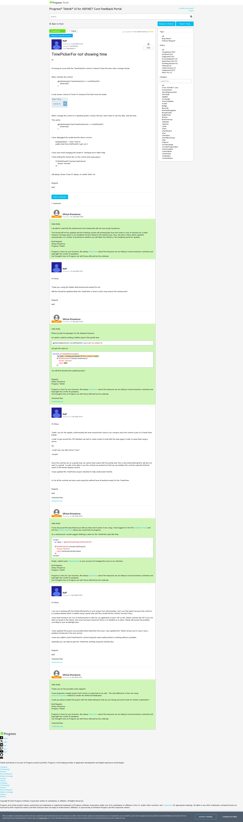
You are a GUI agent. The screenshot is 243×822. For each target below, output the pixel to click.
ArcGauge (166, 99)
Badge (164, 106)
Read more (93, 251)
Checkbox (166, 135)
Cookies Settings (229, 817)
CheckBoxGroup (168, 138)
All (163, 36)
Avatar (164, 103)
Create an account (186, 8)
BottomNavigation (169, 110)
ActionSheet (167, 90)
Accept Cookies (205, 817)
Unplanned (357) (168, 70)
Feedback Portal (140, 528)
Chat (164, 133)
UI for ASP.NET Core (170, 87)
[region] (121, 817)
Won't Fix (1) (167, 72)
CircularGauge (167, 144)
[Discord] (1, 758)
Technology (4, 769)
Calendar (165, 122)
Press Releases (6, 774)
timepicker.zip (57, 501)
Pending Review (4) (170, 63)
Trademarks (168, 805)
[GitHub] (1, 755)
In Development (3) (169, 59)
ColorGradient (167, 149)
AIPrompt (165, 94)
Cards (164, 126)
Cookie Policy (43, 818)
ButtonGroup (167, 119)
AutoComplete (168, 101)
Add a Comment (59, 197)
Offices (3, 780)
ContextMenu (167, 158)
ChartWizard (167, 131)
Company (3, 767)
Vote (148, 48)
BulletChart (166, 115)
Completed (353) (168, 52)
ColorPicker (166, 153)
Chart (164, 128)
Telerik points (73, 561)
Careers (3, 778)
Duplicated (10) (168, 56)
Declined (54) (167, 54)
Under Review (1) (169, 68)
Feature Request (168, 41)
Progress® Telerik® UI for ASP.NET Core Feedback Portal (85, 9)
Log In (191, 10)
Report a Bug (184, 24)
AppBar (165, 97)
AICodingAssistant (169, 92)
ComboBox (166, 156)
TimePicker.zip (57, 401)
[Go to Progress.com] (8, 735)
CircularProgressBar (170, 147)
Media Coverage (6, 776)
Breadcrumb (167, 112)
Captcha (165, 124)
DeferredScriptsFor (59, 695)
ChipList (165, 142)
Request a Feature (166, 24)
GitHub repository (65, 530)
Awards (3, 771)
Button (164, 117)
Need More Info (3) (169, 61)
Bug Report (166, 38)
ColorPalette (167, 151)
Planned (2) (166, 66)
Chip (164, 140)
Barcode (165, 108)
